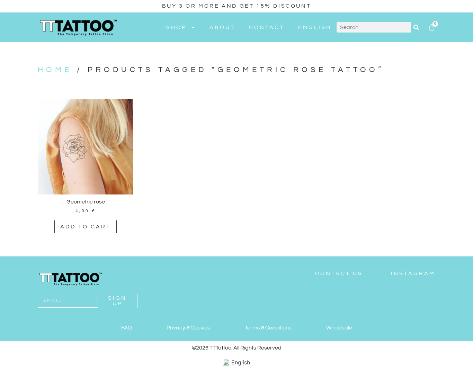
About (222, 27)
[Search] (416, 27)
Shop (176, 27)
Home (55, 70)
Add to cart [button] (85, 226)
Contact (266, 27)
